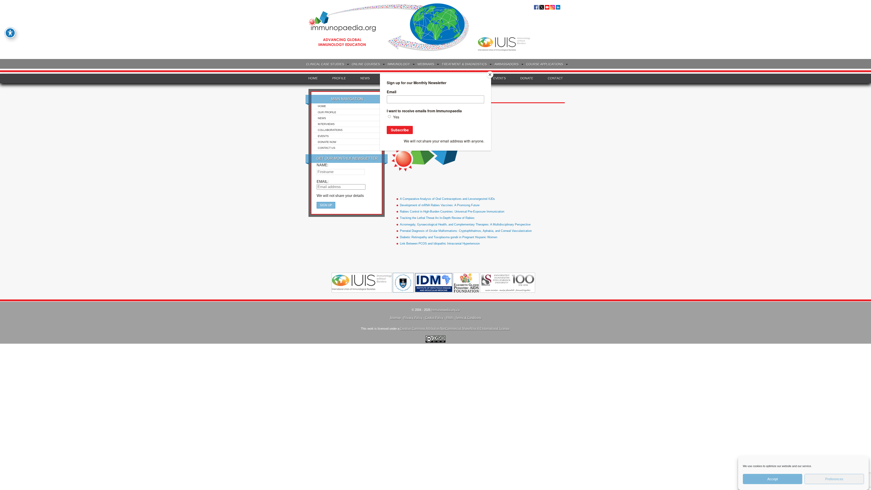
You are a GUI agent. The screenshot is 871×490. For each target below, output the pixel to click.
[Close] (490, 74)
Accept (772, 479)
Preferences (834, 479)
